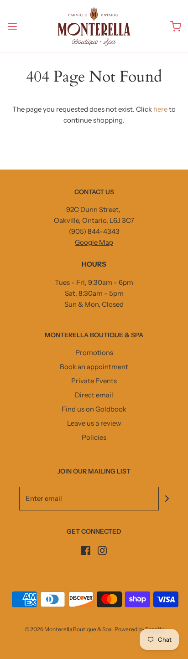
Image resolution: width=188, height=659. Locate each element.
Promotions (94, 352)
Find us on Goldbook (94, 409)
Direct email (94, 395)
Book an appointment (94, 366)
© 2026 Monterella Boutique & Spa (68, 629)
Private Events (94, 380)
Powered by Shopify (139, 629)
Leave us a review (94, 423)
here (160, 109)
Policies (94, 437)
